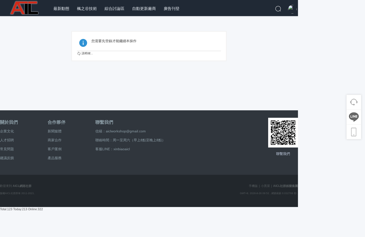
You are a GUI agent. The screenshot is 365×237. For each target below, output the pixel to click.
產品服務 (55, 158)
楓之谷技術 (87, 8)
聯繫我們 (104, 122)
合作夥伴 (57, 122)
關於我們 (9, 122)
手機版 (253, 186)
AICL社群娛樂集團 (285, 186)
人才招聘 (7, 140)
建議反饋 (7, 158)
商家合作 (55, 140)
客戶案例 (55, 149)
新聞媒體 (55, 131)
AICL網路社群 (22, 186)
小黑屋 (265, 186)
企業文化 (7, 131)
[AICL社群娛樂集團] (25, 7)
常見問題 (7, 149)
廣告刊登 (172, 8)
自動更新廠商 (144, 8)
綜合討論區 (114, 8)
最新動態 (61, 8)
